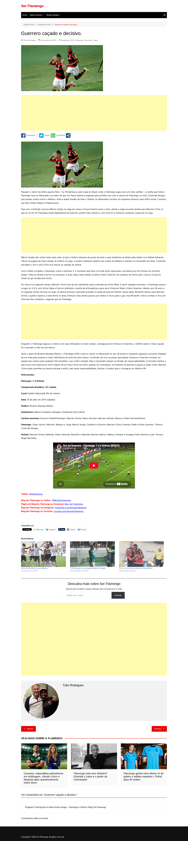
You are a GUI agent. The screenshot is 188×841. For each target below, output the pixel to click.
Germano (88, 40)
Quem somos (36, 15)
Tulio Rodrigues (30, 40)
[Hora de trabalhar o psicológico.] (44, 554)
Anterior (30, 729)
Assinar (118, 595)
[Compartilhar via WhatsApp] (58, 135)
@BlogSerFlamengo (61, 500)
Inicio (24, 15)
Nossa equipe (52, 15)
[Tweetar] (44, 135)
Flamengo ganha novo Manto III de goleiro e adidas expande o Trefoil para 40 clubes (143, 776)
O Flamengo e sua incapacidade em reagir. (88, 568)
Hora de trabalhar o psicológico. (34, 568)
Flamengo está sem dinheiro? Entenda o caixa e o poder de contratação (90, 776)
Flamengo (79, 40)
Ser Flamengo (32, 6)
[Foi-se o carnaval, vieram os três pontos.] (142, 554)
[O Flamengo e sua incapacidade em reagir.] (93, 554)
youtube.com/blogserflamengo (69, 511)
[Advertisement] (94, 113)
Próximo (157, 729)
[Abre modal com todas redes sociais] (68, 135)
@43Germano (36, 494)
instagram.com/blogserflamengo (70, 507)
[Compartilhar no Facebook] (28, 135)
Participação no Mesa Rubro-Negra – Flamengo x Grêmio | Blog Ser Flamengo (70, 807)
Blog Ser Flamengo (74, 504)
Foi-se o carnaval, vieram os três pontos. (136, 568)
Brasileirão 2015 (67, 40)
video (95, 40)
